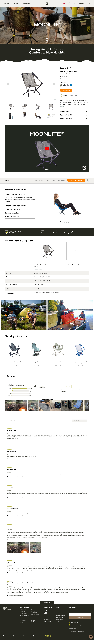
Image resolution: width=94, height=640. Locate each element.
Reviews (53, 180)
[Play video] (47, 148)
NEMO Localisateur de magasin (76, 625)
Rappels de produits (47, 615)
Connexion (82, 3)
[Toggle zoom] (55, 99)
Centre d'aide (22, 611)
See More (62, 106)
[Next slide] (54, 84)
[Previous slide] (8, 84)
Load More (47, 602)
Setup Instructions (61, 180)
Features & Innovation (39, 180)
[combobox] (80, 420)
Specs (48, 180)
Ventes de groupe (59, 619)
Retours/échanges (23, 617)
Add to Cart (76, 180)
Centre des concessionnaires (59, 613)
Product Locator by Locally (69, 95)
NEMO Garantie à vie (74, 622)
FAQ (31, 609)
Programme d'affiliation (60, 615)
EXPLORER (16, 3)
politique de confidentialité (33, 616)
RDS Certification (47, 619)
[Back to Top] (88, 180)
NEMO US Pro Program (24, 620)
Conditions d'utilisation (35, 614)
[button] (46, 169)
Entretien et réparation (46, 613)
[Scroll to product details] (47, 39)
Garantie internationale (24, 615)
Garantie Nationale (23, 613)
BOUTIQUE (6, 3)
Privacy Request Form (35, 618)
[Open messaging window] (91, 637)
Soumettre (80, 617)
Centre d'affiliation (59, 617)
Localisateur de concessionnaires (47, 617)
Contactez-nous (23, 609)
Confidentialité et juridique (72, 628)
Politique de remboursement (34, 612)
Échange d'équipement (60, 621)
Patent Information (47, 621)
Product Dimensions (38, 269)
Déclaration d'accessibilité (33, 621)
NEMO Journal (26, 3)
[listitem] (11, 107)
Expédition (22, 622)
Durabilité (57, 611)
